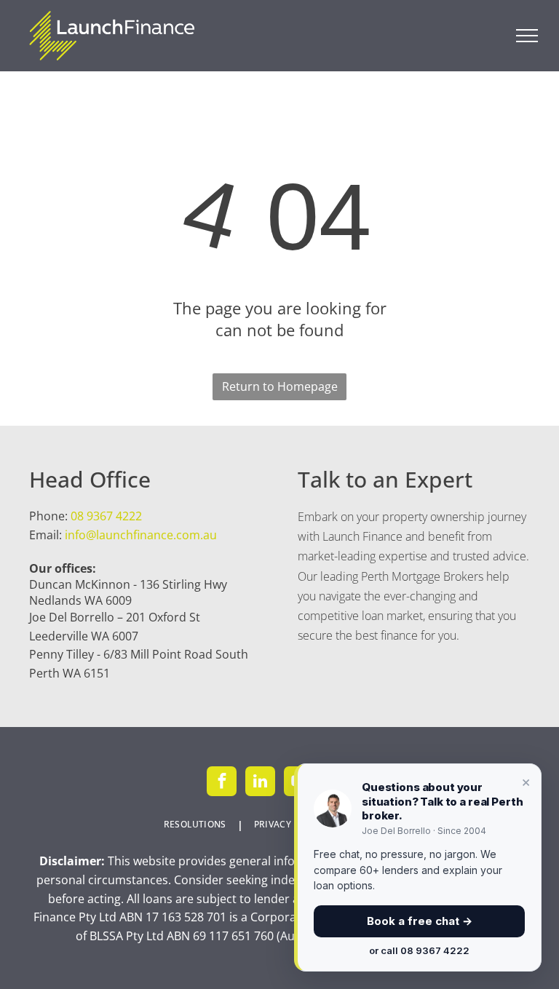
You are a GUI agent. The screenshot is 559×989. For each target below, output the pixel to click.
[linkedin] (260, 783)
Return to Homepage (280, 386)
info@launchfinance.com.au (141, 535)
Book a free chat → (419, 921)
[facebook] (222, 783)
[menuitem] (198, 825)
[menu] (527, 36)
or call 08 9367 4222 (419, 950)
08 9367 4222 (106, 516)
